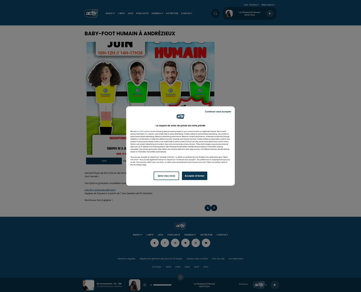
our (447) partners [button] (144, 131)
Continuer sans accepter (218, 111)
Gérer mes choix (166, 175)
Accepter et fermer (194, 175)
